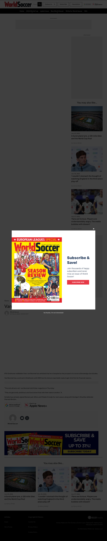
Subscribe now (78, 282)
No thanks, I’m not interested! (53, 313)
